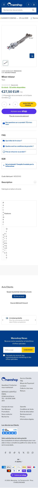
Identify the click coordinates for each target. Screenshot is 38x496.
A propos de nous (7, 407)
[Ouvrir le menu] (4, 4)
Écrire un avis (19, 296)
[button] (6, 85)
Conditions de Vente (27, 409)
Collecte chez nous (26, 388)
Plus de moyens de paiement (19, 116)
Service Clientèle (25, 378)
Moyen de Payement (27, 383)
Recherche (5, 417)
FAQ (21, 381)
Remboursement (25, 414)
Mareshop (14, 480)
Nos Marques (6, 409)
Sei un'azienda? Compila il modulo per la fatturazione (19, 165)
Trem (3, 80)
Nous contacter (7, 414)
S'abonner (28, 350)
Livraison (23, 386)
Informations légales (27, 419)
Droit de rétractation (27, 412)
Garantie (23, 407)
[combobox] (19, 10)
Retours (22, 391)
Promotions (6, 412)
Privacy (22, 417)
